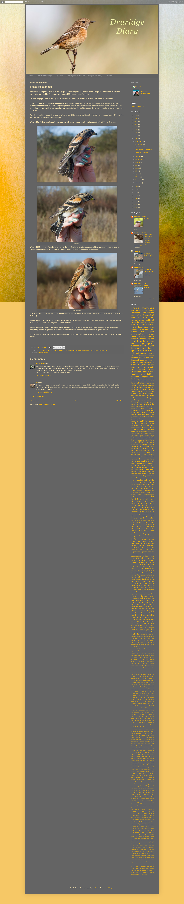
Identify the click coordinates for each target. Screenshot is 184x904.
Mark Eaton (135, 691)
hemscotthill (150, 809)
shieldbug (143, 615)
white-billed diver (143, 870)
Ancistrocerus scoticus (140, 556)
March (137, 177)
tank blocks (147, 864)
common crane (135, 779)
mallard (133, 490)
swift (139, 412)
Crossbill (142, 518)
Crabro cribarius (137, 562)
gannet (144, 412)
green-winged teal (137, 480)
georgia (133, 800)
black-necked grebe (139, 581)
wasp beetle (145, 868)
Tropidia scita (150, 750)
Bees (148, 646)
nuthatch (143, 838)
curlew (151, 355)
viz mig (138, 421)
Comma (134, 457)
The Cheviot (134, 750)
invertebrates (144, 817)
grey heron (150, 400)
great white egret (145, 461)
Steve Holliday (135, 743)
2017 (135, 133)
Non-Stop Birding (139, 216)
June (137, 168)
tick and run (148, 866)
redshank (142, 450)
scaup (152, 396)
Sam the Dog (135, 735)
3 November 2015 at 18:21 (44, 375)
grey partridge (149, 387)
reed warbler (149, 334)
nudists (133, 838)
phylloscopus (135, 843)
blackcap (138, 327)
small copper (149, 442)
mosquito (146, 830)
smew (133, 617)
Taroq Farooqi (139, 748)
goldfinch (140, 387)
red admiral (145, 419)
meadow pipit (137, 358)
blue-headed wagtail (144, 767)
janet (132, 819)
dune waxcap (148, 788)
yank (146, 874)
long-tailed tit (136, 448)
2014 (135, 186)
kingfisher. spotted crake (147, 819)
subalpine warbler (137, 554)
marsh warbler (141, 541)
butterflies (150, 476)
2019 (135, 127)
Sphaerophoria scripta (137, 741)
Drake (147, 661)
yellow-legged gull (142, 634)
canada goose (143, 457)
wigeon (145, 376)
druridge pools (144, 533)
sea (153, 849)
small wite (134, 857)
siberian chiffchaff (137, 442)
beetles (152, 760)
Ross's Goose (143, 733)
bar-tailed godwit (148, 499)
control (140, 503)
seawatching (147, 307)
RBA (136, 729)
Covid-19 (141, 659)
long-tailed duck (136, 389)
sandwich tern (139, 385)
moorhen (139, 604)
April (137, 174)
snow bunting (148, 391)
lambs (139, 822)
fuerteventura (135, 798)
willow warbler (147, 322)
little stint (142, 486)
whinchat (144, 421)
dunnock (151, 503)
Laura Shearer (141, 566)
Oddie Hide (150, 710)
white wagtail (148, 455)
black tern (143, 764)
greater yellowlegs (139, 596)
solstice (133, 859)
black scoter (135, 764)
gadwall (133, 446)
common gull (142, 393)
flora (136, 796)
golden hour (150, 800)
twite (143, 332)
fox (143, 796)
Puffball (137, 727)
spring (146, 859)
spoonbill (135, 350)
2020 (135, 124)
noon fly (151, 604)
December (139, 141)
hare (152, 807)
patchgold (143, 840)
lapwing (151, 339)
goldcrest (150, 320)
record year (143, 845)
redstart (134, 474)
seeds (136, 851)
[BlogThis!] (56, 347)
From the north (140, 147)
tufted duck (150, 493)
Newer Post (35, 401)
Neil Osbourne (149, 701)
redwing (150, 362)
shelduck (151, 427)
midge (139, 830)
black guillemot (149, 762)
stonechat (135, 313)
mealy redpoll (144, 828)
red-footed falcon (140, 847)
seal (132, 851)
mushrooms (144, 832)
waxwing (134, 625)
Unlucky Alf (140, 752)
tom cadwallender (137, 621)
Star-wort (147, 218)
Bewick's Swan (144, 558)
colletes (151, 777)
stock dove (146, 452)
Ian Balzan (140, 682)
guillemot (147, 807)
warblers (151, 623)
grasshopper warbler (139, 329)
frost (152, 796)
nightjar (145, 834)
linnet (144, 438)
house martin (140, 463)
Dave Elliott (140, 444)
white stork (134, 870)
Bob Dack (146, 649)
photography (150, 840)
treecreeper (135, 455)
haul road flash (135, 809)
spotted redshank (148, 552)
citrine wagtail (150, 775)
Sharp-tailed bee (146, 737)
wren (133, 495)
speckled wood (138, 374)
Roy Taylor (151, 733)
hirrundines (142, 811)
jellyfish (137, 819)
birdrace (146, 526)
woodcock (144, 398)
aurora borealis (149, 758)
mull (152, 830)
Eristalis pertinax (143, 564)
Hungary (133, 682)
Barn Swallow (150, 644)
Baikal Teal (137, 644)
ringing (66, 350)
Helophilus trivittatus (137, 680)
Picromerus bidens (145, 720)
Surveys (145, 570)
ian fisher (150, 600)
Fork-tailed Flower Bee (147, 674)
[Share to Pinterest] (63, 347)
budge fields (147, 771)
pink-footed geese (142, 318)
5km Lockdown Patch (141, 638)
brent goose (135, 585)
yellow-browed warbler (142, 337)
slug (152, 853)
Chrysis (146, 657)
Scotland (134, 568)
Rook (137, 733)
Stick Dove (144, 743)
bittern (143, 762)
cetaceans (137, 775)
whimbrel (150, 353)
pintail (151, 315)
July (136, 165)
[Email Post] (50, 347)
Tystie (133, 752)
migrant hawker (141, 467)
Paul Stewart (135, 720)
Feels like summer (141, 153)
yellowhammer (144, 431)
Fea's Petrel (135, 674)
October (138, 156)
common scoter (148, 379)
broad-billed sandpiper (137, 771)
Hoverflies (110, 76)
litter (152, 822)
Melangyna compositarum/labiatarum (142, 695)
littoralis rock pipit (148, 824)
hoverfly (151, 813)
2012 (135, 192)
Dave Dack (140, 661)
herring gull (135, 402)
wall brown (141, 623)
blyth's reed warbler (146, 583)
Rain (146, 729)
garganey (135, 367)
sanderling (135, 322)
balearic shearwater (147, 524)
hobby (141, 425)
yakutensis (141, 874)
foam (140, 796)
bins (139, 762)
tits (153, 866)
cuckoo (146, 358)
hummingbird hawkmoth (139, 815)
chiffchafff (144, 350)
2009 (135, 201)
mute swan (143, 402)
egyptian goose (136, 594)
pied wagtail (135, 419)
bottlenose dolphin (148, 769)
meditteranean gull (142, 396)
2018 (135, 130)
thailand (136, 866)
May (137, 171)
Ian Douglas (146, 682)
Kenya (145, 687)
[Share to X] (59, 347)
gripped (133, 807)
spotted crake (140, 859)
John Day (137, 684)
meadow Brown (135, 828)
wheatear (135, 365)
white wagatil (143, 625)
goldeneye (135, 436)
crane (140, 784)
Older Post (119, 401)
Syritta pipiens (145, 746)
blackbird (39, 350)
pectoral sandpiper (144, 490)
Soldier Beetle (136, 570)
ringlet (147, 511)
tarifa (152, 619)
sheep (143, 851)
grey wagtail (144, 436)
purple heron (143, 843)
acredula (143, 754)
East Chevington (148, 495)
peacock (142, 606)
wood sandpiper (138, 355)
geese (152, 798)
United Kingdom (42, 352)
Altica (133, 640)
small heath (150, 855)
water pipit (134, 431)
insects (138, 817)
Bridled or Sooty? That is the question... (148, 255)
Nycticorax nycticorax (138, 710)
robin (143, 367)
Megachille (134, 693)
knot (152, 446)
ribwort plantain (149, 847)
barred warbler (149, 575)
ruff (137, 315)
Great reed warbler (148, 676)
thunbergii (142, 866)
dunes (152, 478)
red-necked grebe (137, 511)
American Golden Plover (145, 640)
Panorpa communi (144, 716)
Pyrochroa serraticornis (147, 727)
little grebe (141, 415)
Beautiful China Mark (138, 646)
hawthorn (143, 809)
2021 (135, 121)
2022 (135, 118)
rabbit (148, 606)
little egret (149, 346)
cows (145, 530)
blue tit (146, 444)
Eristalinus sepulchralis (139, 668)
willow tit (151, 870)
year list (143, 362)
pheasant (146, 448)
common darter (148, 459)
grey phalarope (141, 805)
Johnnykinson (40, 363)
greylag (151, 507)
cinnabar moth (136, 589)
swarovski (146, 619)
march (152, 826)
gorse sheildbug (136, 803)
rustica (149, 849)
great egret (144, 803)
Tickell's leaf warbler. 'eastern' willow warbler (142, 573)
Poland (147, 724)
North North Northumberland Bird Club (142, 705)
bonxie (134, 348)
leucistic (151, 484)
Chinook (140, 657)
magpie (143, 465)
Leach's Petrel (142, 520)
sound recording (141, 617)
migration (151, 541)
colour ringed (149, 528)
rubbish (133, 849)
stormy (148, 862)
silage (147, 851)
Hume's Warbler (149, 680)
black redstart (136, 501)
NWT (152, 497)
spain (149, 617)
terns (148, 514)
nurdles (138, 838)
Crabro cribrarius (149, 659)
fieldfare (140, 381)
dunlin (133, 381)
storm (143, 862)
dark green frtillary (147, 433)
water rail (135, 398)
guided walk (140, 807)
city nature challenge (137, 777)
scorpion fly (135, 615)
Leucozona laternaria (147, 689)
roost (147, 547)
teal (152, 452)
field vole (142, 792)
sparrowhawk (84, 350)
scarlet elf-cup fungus (145, 613)
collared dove (143, 478)
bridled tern (145, 585)
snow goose (150, 857)
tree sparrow (94, 350)
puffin (142, 440)
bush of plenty (146, 773)
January (138, 183)
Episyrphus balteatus (137, 665)
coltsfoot (145, 589)
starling (137, 514)
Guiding (151, 678)
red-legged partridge (146, 472)
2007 (135, 207)
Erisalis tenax (149, 665)
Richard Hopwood (144, 731)
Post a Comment (38, 396)
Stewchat (137, 251)
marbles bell (146, 826)
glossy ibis (143, 800)
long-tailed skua (147, 488)
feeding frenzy (147, 790)
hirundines (135, 600)
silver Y (147, 549)
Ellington (151, 663)
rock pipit (141, 547)
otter (133, 543)
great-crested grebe (145, 348)
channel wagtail (147, 587)
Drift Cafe (138, 495)
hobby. (148, 811)
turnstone (134, 406)
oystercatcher (140, 543)
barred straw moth (137, 760)
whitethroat (136, 324)
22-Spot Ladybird (149, 636)
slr (150, 853)
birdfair (139, 526)
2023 (135, 115)
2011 (135, 195)
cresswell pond (147, 784)
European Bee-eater (137, 672)
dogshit (133, 786)
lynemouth (134, 826)
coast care (146, 777)
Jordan (149, 684)
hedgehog (150, 598)
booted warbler (139, 769)
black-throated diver (142, 407)
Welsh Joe (140, 575)
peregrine (60, 350)
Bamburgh (143, 644)
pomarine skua (136, 404)
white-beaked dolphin (142, 516)
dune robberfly (140, 788)
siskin (146, 385)
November (139, 144)
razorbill (134, 472)
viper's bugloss (136, 868)
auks (143, 758)
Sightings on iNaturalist (75, 76)
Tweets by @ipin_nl (137, 106)
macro (152, 425)
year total (145, 632)
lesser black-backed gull (139, 484)
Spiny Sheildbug (149, 741)
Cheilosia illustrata (146, 560)
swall (132, 864)
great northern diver (142, 333)
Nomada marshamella (137, 703)
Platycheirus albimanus (145, 722)
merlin (138, 417)
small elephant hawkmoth (139, 855)
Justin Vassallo (136, 687)
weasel (151, 554)
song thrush (136, 452)
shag (139, 851)
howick (142, 600)
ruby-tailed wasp (141, 849)
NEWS (137, 701)
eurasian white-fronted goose (142, 423)
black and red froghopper (145, 579)
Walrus (147, 752)
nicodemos (96, 888)
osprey (148, 838)
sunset (143, 514)
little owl (146, 425)
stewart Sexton (137, 862)
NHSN (142, 701)
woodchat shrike (148, 872)
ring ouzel (144, 611)
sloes (146, 853)
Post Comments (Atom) (47, 404)
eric (143, 594)
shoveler (142, 369)
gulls (145, 480)
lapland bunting (137, 482)
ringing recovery (148, 389)
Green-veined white (138, 678)
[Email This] (54, 347)
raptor (152, 843)
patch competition (148, 417)
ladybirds (133, 822)
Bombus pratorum (143, 651)
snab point (142, 857)
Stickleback (151, 743)
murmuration (135, 832)
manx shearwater (139, 317)
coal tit (151, 457)
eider (152, 533)
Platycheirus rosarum (137, 724)
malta (140, 826)
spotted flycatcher (137, 429)
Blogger (111, 888)
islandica (134, 602)
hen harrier (134, 811)
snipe (140, 391)
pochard (144, 427)
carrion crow (135, 433)
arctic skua (144, 315)
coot (145, 503)
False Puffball (149, 672)
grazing (147, 505)
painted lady (149, 543)
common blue (136, 459)
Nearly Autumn (146, 286)
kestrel (147, 446)
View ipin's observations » (146, 92)
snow (139, 552)
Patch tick (135, 341)
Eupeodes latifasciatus (146, 670)
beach (133, 526)
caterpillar (134, 587)
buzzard (134, 478)
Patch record (150, 718)
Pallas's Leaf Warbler (137, 712)
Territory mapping (149, 748)
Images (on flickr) (95, 76)
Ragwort (141, 729)
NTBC (148, 566)
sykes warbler (139, 864)
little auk (134, 486)
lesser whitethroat (138, 383)
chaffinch (139, 528)
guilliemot (143, 598)
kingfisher (134, 539)
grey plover (150, 537)
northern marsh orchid (146, 836)
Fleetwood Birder (140, 283)
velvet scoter (103, 350)
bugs (152, 585)
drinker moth (149, 592)
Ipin (37, 382)
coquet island (136, 530)
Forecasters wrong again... (144, 150)
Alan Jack (151, 638)
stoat (140, 619)
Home (30, 76)
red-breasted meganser (142, 359)
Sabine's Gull (141, 522)
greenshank (142, 400)
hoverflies (135, 376)
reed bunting (140, 353)
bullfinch (150, 374)
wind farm (138, 632)
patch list (134, 606)
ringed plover (149, 440)
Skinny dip (142, 739)
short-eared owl (74, 350)
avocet (151, 431)
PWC (152, 566)
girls (137, 800)
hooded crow (142, 813)
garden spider (145, 798)
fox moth (147, 796)
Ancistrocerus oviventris (139, 642)
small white (150, 615)
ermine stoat (149, 594)
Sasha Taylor (145, 735)
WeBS (151, 310)
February (138, 180)
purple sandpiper (137, 545)
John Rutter (143, 684)
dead (152, 784)
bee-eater (146, 760)
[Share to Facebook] (61, 347)
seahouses (141, 549)
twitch (133, 444)
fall (141, 790)
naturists (138, 834)
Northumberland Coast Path (139, 708)
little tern (142, 509)
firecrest (134, 535)
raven (136, 845)
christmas (142, 775)
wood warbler (136, 872)
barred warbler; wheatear (140, 577)
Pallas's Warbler (149, 712)
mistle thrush (136, 427)
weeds (152, 868)
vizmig (146, 429)
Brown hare (143, 653)
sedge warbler (138, 336)
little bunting (135, 824)
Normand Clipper (149, 703)
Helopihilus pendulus (139, 497)
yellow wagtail (147, 365)
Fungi (141, 676)
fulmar (151, 444)
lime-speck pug (145, 822)
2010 (135, 198)
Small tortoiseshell (147, 568)
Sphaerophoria (150, 739)
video (147, 554)
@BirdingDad (138, 267)
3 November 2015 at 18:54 (44, 392)
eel (153, 788)
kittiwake (151, 480)
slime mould (140, 853)
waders (151, 429)
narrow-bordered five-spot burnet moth (142, 468)
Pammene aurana (137, 714)
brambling (46, 350)
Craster (133, 661)
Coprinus (151, 657)
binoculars (134, 762)
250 (132, 638)
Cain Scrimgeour (143, 655)
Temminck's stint (136, 499)
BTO (137, 558)
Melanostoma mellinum (138, 697)
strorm (152, 862)
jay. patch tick (143, 602)
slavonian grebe (148, 404)
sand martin (142, 474)
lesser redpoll (149, 381)
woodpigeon (134, 874)
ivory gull (151, 817)
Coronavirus (134, 659)
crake (137, 784)
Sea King (138, 737)
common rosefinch (148, 781)
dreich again (147, 786)
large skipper (149, 482)
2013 (135, 189)
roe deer (150, 450)
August (137, 162)
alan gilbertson (142, 756)
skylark (133, 391)
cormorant (135, 461)
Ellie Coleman (142, 663)
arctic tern (139, 758)
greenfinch (141, 446)
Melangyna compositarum (146, 693)
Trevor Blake (142, 750)
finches (148, 792)
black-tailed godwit (139, 310)
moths (145, 604)
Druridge (146, 406)
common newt (144, 779)
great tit (146, 507)
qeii (149, 843)
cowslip (133, 784)
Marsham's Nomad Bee (146, 691)
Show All (152, 298)
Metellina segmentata (143, 699)
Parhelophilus (142, 718)
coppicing (151, 421)
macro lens (150, 509)
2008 (135, 204)
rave (132, 845)
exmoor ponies (135, 790)
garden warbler (144, 410)
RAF (132, 729)
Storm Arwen (135, 746)
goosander (135, 425)
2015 (135, 139)
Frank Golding (135, 676)
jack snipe (134, 509)
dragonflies (139, 786)
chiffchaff (53, 350)
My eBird (59, 76)
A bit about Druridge (44, 76)
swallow (143, 341)
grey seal (151, 805)
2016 (135, 136)
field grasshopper (137, 505)
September (139, 159)
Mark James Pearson (141, 233)
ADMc (141, 406)
